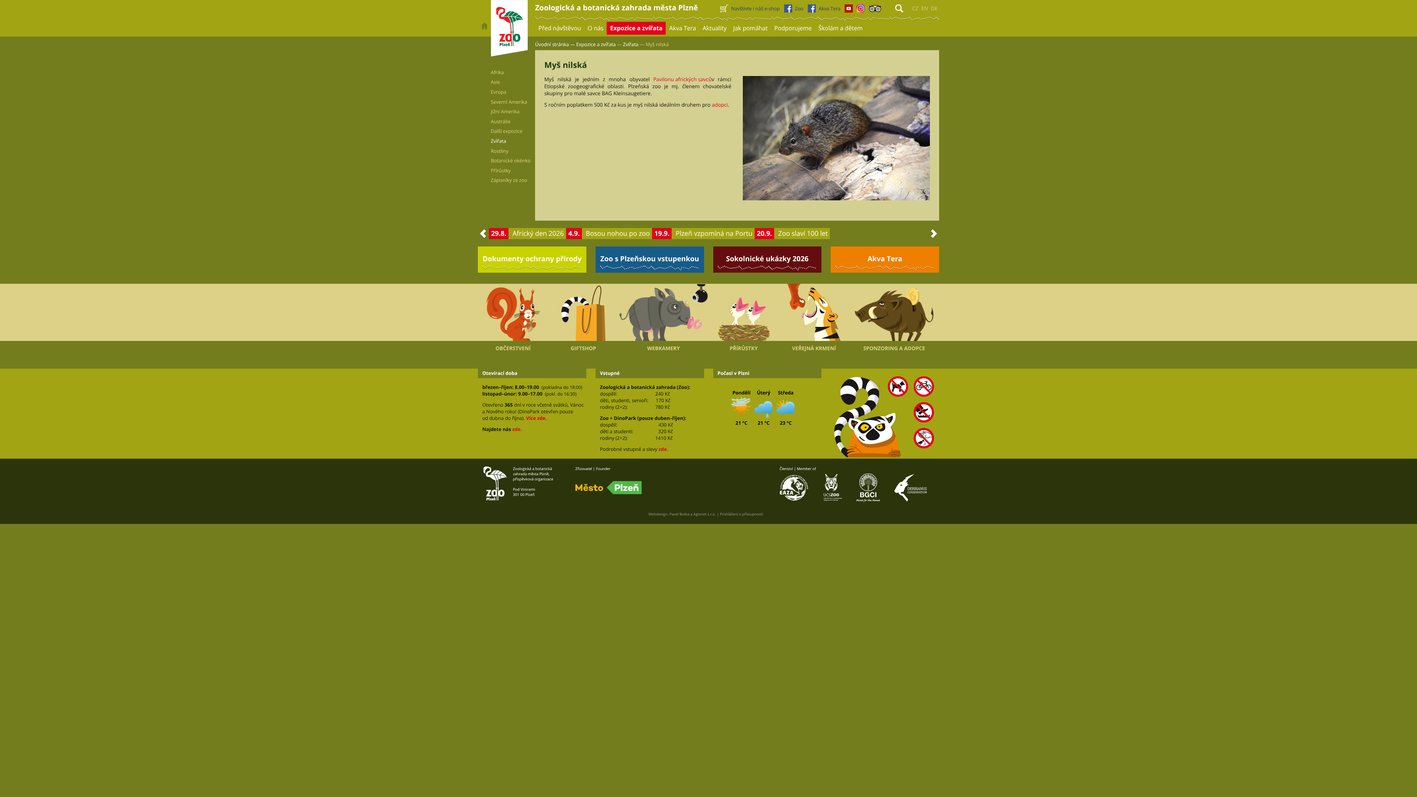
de (934, 8)
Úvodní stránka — (555, 44)
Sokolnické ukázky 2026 (767, 258)
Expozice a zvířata (596, 44)
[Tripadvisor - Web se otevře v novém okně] (875, 10)
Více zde (535, 418)
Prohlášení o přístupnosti (741, 514)
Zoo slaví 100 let (803, 233)
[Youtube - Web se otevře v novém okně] (849, 10)
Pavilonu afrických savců (683, 79)
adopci (720, 104)
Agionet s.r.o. (704, 514)
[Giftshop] (583, 312)
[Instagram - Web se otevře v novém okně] (860, 10)
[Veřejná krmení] (814, 312)
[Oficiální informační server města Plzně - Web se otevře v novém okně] (608, 488)
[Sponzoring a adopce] (894, 312)
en (924, 8)
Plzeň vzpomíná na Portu (714, 233)
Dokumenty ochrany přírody (532, 258)
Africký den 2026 (538, 233)
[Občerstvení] (513, 312)
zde (516, 429)
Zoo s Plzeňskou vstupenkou (649, 258)
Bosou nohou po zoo (618, 233)
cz (915, 8)
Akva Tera (885, 258)
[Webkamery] (663, 312)
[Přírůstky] (743, 312)
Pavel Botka (679, 514)
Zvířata (630, 44)
